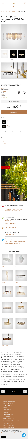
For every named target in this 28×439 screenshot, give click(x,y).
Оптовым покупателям (7, 405)
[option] (14, 36)
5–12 (17, 59)
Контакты (5, 397)
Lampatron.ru (6, 423)
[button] (4, 36)
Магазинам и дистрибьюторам (9, 401)
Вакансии (5, 407)
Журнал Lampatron (7, 409)
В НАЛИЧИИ (8, 220)
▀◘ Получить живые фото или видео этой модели (14, 131)
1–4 (14, 59)
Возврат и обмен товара (8, 414)
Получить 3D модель (14, 101)
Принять (4, 436)
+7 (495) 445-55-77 (10, 427)
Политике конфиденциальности (7, 432)
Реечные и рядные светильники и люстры (10, 11)
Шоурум (4, 399)
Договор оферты (6, 416)
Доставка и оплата (6, 412)
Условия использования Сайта (9, 418)
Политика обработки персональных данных (12, 420)
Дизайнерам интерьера (8, 403)
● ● (12, 243)
